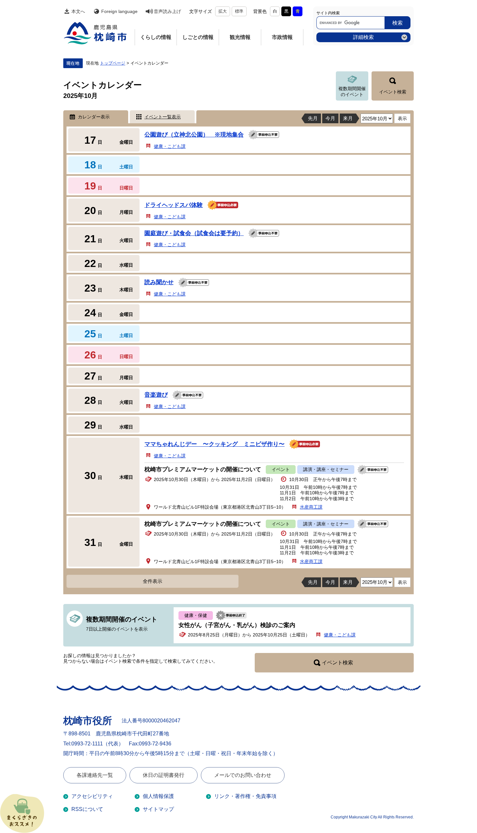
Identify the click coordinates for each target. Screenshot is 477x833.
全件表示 (152, 581)
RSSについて (87, 809)
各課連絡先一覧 (95, 775)
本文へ (78, 11)
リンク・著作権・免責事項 (245, 796)
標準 (239, 11)
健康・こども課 (170, 146)
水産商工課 (311, 507)
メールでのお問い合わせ (242, 775)
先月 (313, 118)
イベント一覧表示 (162, 116)
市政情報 (282, 37)
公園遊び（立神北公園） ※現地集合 (194, 134)
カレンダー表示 (94, 116)
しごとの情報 (198, 37)
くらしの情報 (155, 37)
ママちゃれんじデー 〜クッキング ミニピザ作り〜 (214, 444)
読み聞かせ (159, 282)
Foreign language (119, 11)
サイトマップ (158, 809)
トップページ (112, 63)
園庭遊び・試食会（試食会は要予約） (194, 233)
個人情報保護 (158, 796)
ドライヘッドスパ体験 (173, 205)
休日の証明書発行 (163, 775)
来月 (348, 118)
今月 (330, 118)
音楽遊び (156, 395)
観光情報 (240, 37)
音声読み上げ (167, 11)
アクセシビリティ (92, 796)
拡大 (222, 11)
